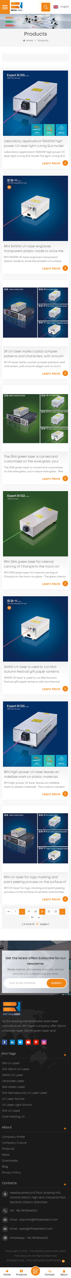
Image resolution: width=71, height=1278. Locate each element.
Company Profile (13, 1137)
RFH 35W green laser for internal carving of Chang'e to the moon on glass (31, 564)
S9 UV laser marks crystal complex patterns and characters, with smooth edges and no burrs (34, 354)
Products (43, 41)
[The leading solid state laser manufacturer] (17, 6)
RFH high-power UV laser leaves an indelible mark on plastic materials (31, 774)
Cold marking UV (13, 1116)
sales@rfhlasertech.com (36, 1229)
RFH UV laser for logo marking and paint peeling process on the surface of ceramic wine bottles (35, 880)
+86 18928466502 (37, 1238)
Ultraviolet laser (13, 1081)
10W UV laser (11, 1110)
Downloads (10, 1160)
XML (22, 1260)
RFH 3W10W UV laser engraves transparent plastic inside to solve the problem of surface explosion (33, 249)
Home (29, 41)
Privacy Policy (11, 1172)
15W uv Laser (11, 1063)
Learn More (51, 163)
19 (29, 911)
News (5, 1154)
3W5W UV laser (12, 1075)
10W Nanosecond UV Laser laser (24, 1093)
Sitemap (12, 1260)
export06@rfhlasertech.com (38, 1219)
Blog (5, 1166)
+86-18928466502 (26, 1210)
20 (35, 911)
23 (55, 911)
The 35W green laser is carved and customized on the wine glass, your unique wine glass (31, 459)
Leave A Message (35, 1271)
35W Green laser (13, 1087)
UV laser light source (17, 1105)
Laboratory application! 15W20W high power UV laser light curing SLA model (34, 144)
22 (49, 911)
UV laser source (13, 1099)
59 (32, 917)
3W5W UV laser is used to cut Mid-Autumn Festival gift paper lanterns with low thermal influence (31, 669)
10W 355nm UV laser (15, 1069)
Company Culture (14, 1143)
